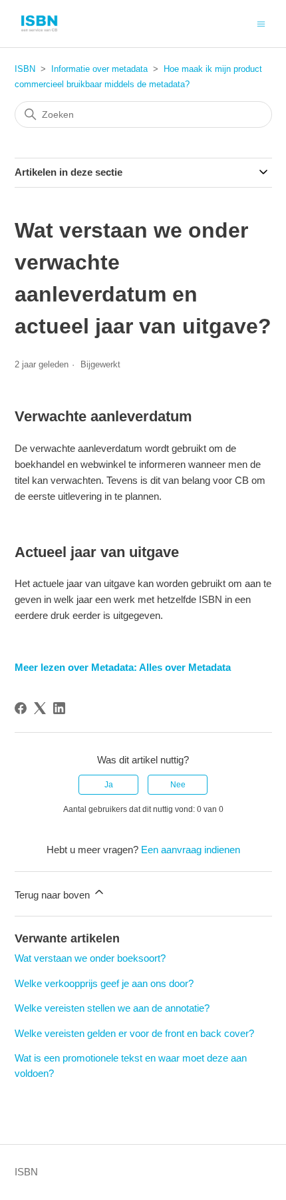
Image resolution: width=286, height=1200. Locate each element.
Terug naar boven (53, 894)
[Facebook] (21, 708)
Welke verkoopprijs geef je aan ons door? (104, 983)
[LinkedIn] (59, 708)
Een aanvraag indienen (190, 849)
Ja (108, 784)
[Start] (39, 23)
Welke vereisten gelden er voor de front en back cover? (134, 1033)
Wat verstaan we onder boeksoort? (90, 958)
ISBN (25, 69)
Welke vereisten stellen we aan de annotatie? (112, 1008)
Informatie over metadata (99, 69)
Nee (178, 784)
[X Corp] (40, 708)
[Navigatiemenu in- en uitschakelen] (261, 23)
